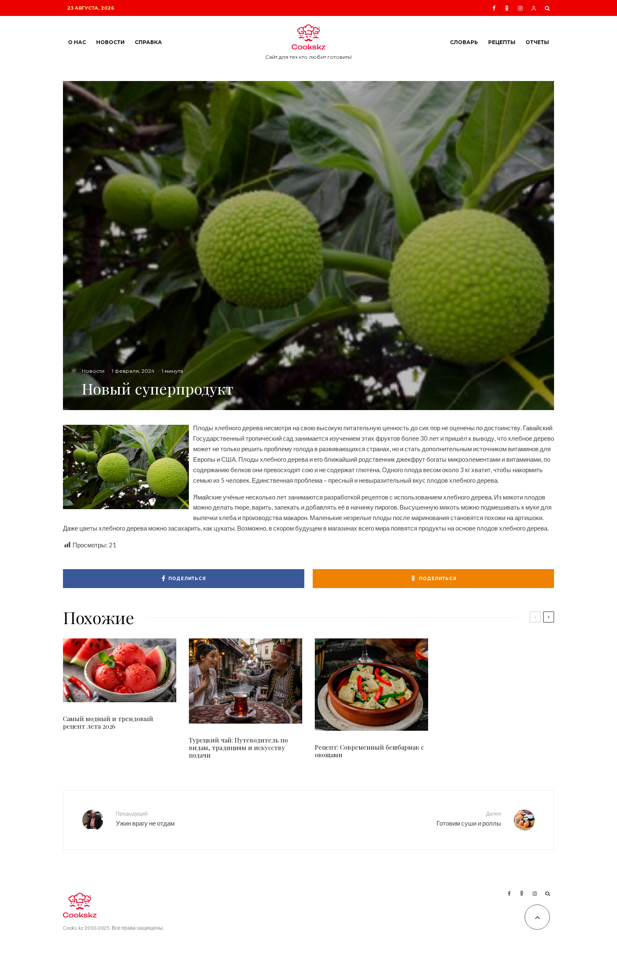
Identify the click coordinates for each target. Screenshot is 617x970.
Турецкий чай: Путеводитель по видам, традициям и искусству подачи (238, 747)
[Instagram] (520, 8)
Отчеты (537, 42)
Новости (110, 42)
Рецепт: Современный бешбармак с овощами (369, 750)
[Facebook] (494, 8)
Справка (148, 42)
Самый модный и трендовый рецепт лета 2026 (108, 722)
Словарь (464, 42)
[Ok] (507, 8)
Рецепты (501, 42)
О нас (77, 42)
